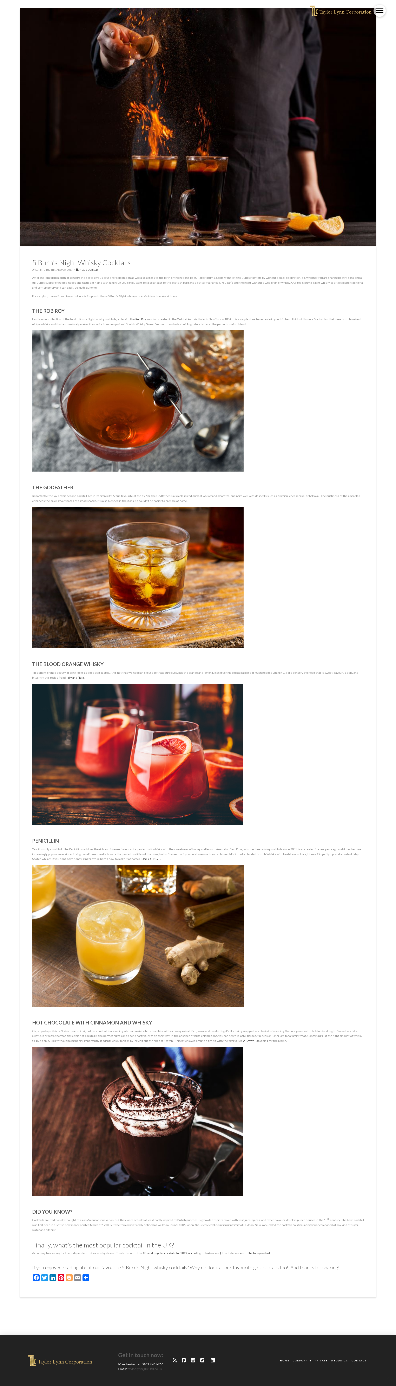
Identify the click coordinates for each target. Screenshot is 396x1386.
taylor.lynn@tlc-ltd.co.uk (144, 1369)
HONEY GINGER (150, 859)
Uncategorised (88, 269)
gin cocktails (266, 1267)
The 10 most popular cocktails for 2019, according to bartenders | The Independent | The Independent (203, 1253)
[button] (380, 11)
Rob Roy (140, 319)
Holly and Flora (74, 677)
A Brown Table (252, 1040)
